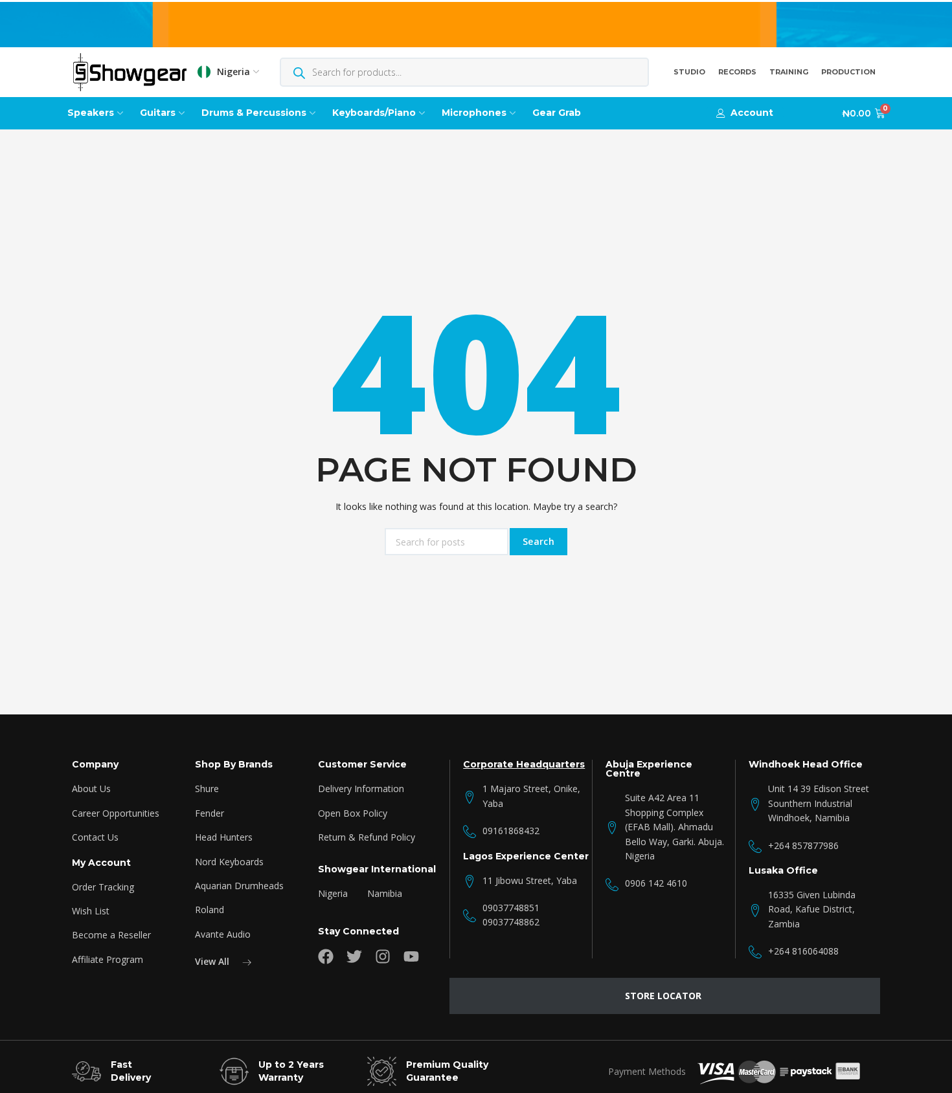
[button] (745, 112)
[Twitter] (354, 956)
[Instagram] (383, 956)
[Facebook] (326, 956)
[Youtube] (411, 956)
